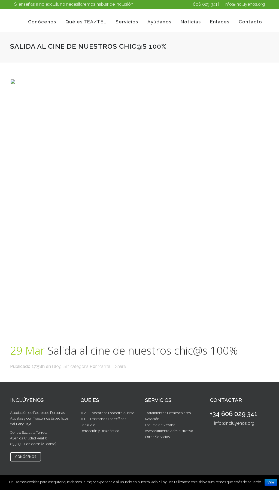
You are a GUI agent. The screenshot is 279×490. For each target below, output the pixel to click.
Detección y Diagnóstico (99, 430)
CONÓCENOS (25, 456)
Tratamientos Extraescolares (168, 412)
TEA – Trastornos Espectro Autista (107, 412)
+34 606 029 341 (233, 414)
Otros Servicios (157, 436)
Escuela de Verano (160, 424)
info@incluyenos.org (245, 4)
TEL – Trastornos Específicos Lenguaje (103, 421)
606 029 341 (205, 4)
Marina (104, 366)
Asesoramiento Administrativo (169, 430)
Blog (57, 366)
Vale (271, 482)
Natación (152, 418)
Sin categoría (76, 366)
